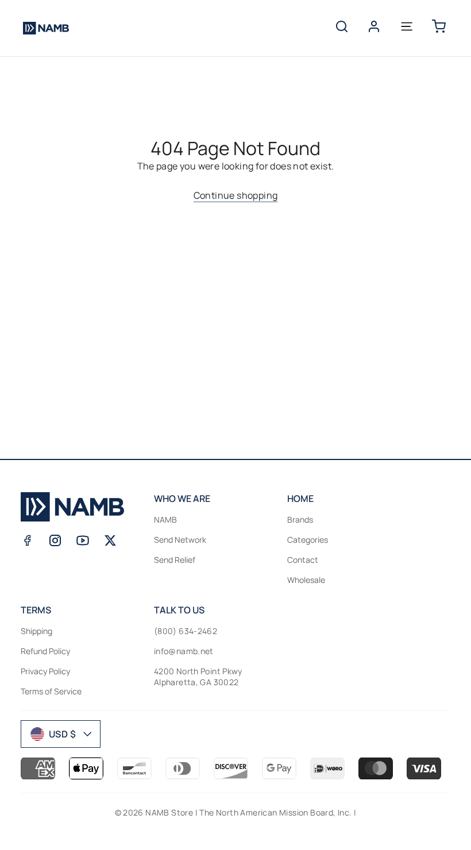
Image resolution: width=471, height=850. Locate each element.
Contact (302, 559)
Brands (300, 519)
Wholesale (306, 579)
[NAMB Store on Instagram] (55, 540)
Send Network (180, 539)
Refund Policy (45, 651)
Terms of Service (51, 691)
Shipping (36, 630)
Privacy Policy (45, 671)
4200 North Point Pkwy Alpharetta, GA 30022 (198, 676)
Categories (307, 539)
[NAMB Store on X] (110, 540)
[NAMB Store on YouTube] (83, 540)
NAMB (165, 519)
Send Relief (174, 559)
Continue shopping (236, 195)
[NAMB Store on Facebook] (27, 540)
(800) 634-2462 (185, 630)
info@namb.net (184, 651)
